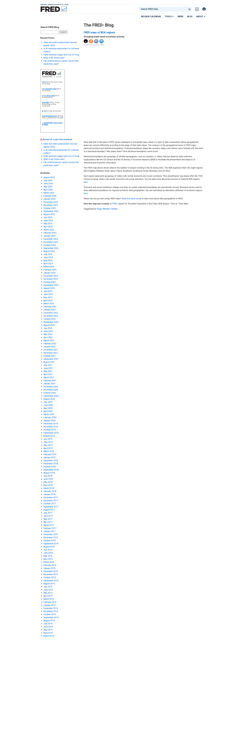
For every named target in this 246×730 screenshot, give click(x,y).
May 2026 (47, 186)
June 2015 (48, 590)
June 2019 (48, 442)
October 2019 (49, 430)
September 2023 (51, 285)
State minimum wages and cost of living (61, 54)
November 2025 (50, 205)
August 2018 (49, 473)
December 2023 (50, 276)
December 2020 (50, 386)
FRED (114, 203)
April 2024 (48, 263)
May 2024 (47, 260)
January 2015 (49, 605)
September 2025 (51, 211)
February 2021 (49, 380)
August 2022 (49, 325)
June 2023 (48, 294)
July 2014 (47, 623)
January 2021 (49, 383)
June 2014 (48, 626)
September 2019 (51, 433)
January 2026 (49, 199)
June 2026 (48, 183)
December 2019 (50, 423)
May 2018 (47, 482)
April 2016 (48, 559)
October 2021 (49, 356)
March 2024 (48, 266)
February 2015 (49, 602)
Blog (189, 16)
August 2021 (49, 362)
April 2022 (48, 337)
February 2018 (49, 491)
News (180, 16)
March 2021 (48, 377)
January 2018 (49, 494)
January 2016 (49, 568)
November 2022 (50, 316)
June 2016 (48, 553)
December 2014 (50, 608)
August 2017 (49, 510)
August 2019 (49, 436)
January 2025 (49, 236)
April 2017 (48, 522)
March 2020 (48, 414)
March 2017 (48, 525)
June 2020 (48, 405)
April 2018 (48, 485)
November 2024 (50, 242)
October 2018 (49, 466)
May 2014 (47, 630)
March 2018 (48, 488)
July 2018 (47, 476)
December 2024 (50, 239)
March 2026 (48, 193)
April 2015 (48, 596)
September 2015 (51, 580)
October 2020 (49, 393)
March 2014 (48, 636)
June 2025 (48, 220)
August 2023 (49, 288)
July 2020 (47, 402)
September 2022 (51, 322)
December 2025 (50, 202)
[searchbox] (163, 9)
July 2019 (47, 439)
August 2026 (49, 177)
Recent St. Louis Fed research (57, 139)
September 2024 (51, 248)
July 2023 (47, 291)
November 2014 (50, 611)
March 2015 (48, 599)
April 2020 (48, 411)
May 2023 (47, 297)
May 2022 (47, 334)
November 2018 (50, 463)
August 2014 (49, 620)
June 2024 (48, 257)
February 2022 (49, 343)
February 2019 (49, 454)
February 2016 (49, 565)
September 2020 (51, 396)
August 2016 (49, 546)
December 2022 (50, 313)
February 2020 (49, 417)
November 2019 (50, 426)
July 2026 (47, 180)
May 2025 (47, 223)
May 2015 (47, 593)
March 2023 (48, 303)
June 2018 (48, 479)
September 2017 (51, 506)
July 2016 (47, 550)
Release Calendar (151, 16)
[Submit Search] (190, 9)
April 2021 (48, 374)
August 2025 (49, 214)
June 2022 (48, 331)
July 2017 (47, 513)
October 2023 (49, 282)
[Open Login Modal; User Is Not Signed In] (204, 9)
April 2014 (48, 633)
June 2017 (48, 516)
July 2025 (47, 217)
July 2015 (47, 586)
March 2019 (48, 451)
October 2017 (49, 503)
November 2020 (50, 390)
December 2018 (50, 460)
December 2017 (50, 497)
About (200, 16)
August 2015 (49, 583)
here (86, 182)
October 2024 (49, 245)
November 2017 (50, 500)
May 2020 (47, 408)
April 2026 (48, 189)
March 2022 (48, 340)
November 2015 (50, 574)
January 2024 (49, 273)
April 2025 (48, 226)
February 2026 (49, 196)
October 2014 (49, 614)
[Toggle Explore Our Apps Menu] (197, 9)
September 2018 (51, 470)
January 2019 (49, 457)
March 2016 (48, 562)
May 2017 (47, 519)
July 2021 (47, 365)
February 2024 (49, 270)
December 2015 (50, 571)
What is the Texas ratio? (54, 58)
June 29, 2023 (98, 45)
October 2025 (49, 208)
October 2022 (49, 319)
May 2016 (47, 556)
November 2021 (50, 353)
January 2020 (49, 420)
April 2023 (48, 300)
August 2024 (49, 251)
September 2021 (51, 359)
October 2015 (49, 577)
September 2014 (51, 617)
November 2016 (50, 537)
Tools (168, 16)
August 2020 (49, 399)
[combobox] (163, 9)
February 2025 (49, 233)
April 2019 (48, 448)
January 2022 (49, 346)
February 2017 (49, 528)
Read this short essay (131, 198)
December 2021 (50, 350)
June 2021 (48, 368)
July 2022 (47, 328)
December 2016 (50, 534)
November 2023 (50, 279)
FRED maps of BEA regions (99, 32)
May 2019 (47, 445)
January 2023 (49, 310)
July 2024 (47, 254)
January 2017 (49, 531)
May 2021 (47, 371)
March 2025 (48, 230)
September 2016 (51, 543)
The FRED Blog (99, 25)
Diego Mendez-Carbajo (107, 209)
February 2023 (49, 306)
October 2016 (49, 540)
